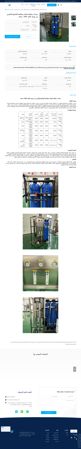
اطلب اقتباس (51, 4)
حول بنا (38, 4)
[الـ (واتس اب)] (29, 412)
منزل (22, 4)
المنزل (8, 9)
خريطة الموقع (56, 439)
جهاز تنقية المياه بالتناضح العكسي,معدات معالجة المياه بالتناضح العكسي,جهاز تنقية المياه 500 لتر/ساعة (30, 342)
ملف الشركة (56, 432)
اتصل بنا (43, 4)
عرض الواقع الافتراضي (33, 5)
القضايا (67, 432)
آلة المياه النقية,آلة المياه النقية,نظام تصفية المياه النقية (61, 342)
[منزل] (9, 5)
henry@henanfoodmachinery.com (13, 399)
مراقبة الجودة (56, 437)
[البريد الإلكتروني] (18, 412)
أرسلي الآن (49, 412)
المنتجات (26, 4)
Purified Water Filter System (71, 344)
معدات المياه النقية (17, 9)
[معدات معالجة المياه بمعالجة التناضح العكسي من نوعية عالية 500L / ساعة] (54, 27)
